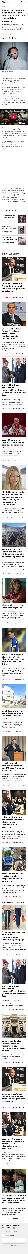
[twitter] (9, 38)
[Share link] (15, 38)
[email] (12, 38)
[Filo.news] (6, 2)
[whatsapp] (3, 38)
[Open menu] (25, 1)
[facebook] (6, 38)
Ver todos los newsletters (9, 1231)
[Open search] (22, 1)
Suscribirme (14, 1245)
